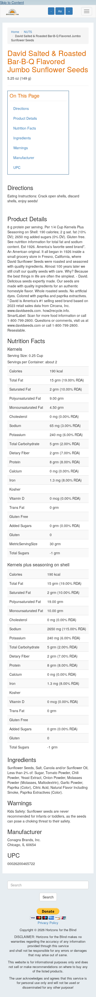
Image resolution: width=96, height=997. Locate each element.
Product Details (25, 118)
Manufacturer (23, 157)
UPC (16, 167)
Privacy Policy (48, 922)
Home (15, 31)
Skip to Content (12, 2)
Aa (60, 11)
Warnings (20, 147)
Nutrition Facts (24, 128)
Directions (21, 108)
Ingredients (22, 137)
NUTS (28, 31)
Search (48, 896)
